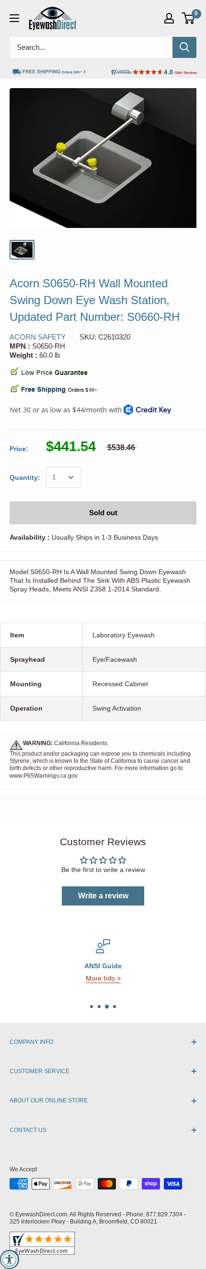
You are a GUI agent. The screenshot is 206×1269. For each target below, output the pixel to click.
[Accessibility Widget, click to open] (9, 1259)
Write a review (103, 896)
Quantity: (25, 477)
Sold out (103, 513)
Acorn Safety (38, 337)
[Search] (184, 47)
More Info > (103, 978)
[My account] (169, 18)
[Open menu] (14, 18)
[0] (189, 18)
